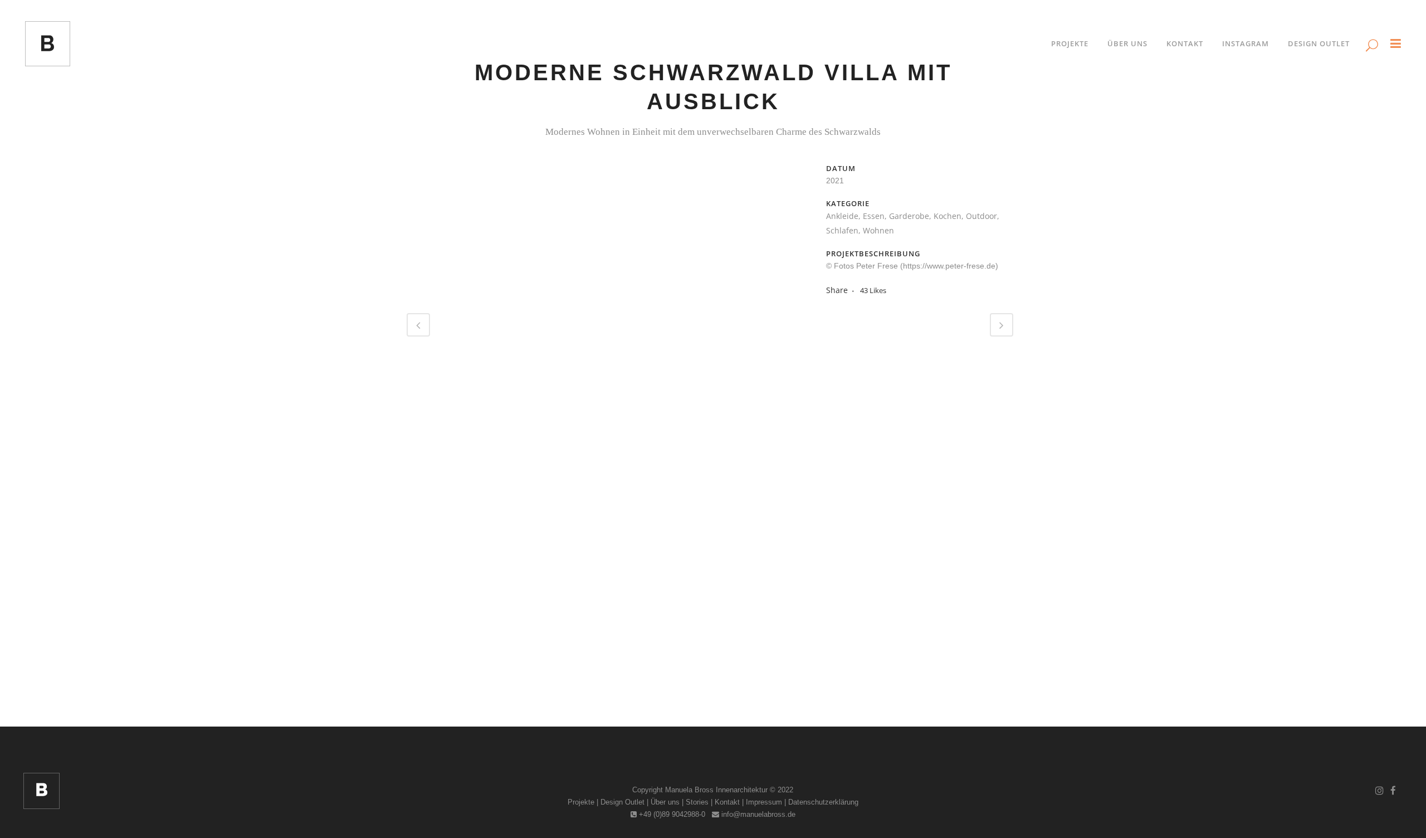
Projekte (581, 802)
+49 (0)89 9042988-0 (671, 814)
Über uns (665, 802)
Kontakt (727, 802)
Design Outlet (622, 802)
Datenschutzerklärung (823, 802)
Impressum (764, 802)
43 (873, 290)
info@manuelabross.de (757, 814)
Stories (697, 802)
